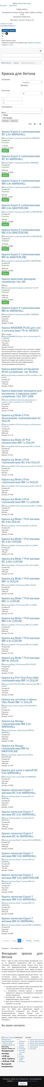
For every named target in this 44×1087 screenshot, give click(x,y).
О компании (22, 1040)
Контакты (22, 1061)
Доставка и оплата (22, 1051)
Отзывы (21, 1056)
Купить (5, 151)
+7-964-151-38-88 (6, 23)
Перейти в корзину (34, 42)
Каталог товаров (21, 1044)
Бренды (21, 1047)
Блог (20, 1054)
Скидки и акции (21, 1059)
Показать (5, 121)
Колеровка (22, 1049)
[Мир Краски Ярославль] (22, 3)
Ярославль (13, 5)
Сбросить (14, 121)
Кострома (3, 5)
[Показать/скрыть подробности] (2, 36)
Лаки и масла (34, 1047)
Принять (23, 1084)
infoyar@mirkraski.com (7, 26)
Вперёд (28, 941)
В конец (36, 941)
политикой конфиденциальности (25, 1081)
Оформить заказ (7, 45)
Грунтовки (33, 1049)
